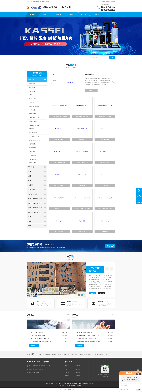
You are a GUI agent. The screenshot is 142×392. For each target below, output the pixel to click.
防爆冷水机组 (32, 102)
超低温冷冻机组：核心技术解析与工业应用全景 (88, 338)
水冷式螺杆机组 (32, 144)
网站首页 (34, 14)
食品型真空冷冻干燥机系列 (35, 203)
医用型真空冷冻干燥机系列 (35, 198)
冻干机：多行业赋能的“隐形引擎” (84, 332)
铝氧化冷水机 (32, 110)
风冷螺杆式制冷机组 (34, 106)
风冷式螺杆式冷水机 (34, 159)
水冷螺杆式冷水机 (33, 83)
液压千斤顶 (90, 354)
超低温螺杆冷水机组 (34, 125)
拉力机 (107, 354)
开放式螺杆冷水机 (33, 128)
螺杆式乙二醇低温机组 (34, 140)
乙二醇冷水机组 (32, 162)
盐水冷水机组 (32, 151)
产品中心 (58, 14)
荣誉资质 (78, 372)
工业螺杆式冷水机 (82, 139)
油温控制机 (82, 231)
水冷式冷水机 (32, 87)
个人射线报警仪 (46, 354)
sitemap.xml (79, 385)
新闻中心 (71, 14)
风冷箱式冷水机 (32, 98)
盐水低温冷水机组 (33, 132)
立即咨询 (102, 293)
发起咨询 (138, 389)
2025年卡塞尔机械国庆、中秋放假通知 (40, 338)
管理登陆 (62, 385)
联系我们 (113, 1)
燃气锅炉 (39, 354)
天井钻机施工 (66, 354)
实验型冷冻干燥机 (32, 194)
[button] (70, 52)
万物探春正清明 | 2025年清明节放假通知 (41, 341)
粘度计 (59, 354)
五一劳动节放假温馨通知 (37, 332)
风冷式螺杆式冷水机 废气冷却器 (82, 208)
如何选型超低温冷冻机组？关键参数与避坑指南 (88, 341)
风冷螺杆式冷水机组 (59, 139)
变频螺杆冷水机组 (33, 121)
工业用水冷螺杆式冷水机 (59, 162)
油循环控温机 (105, 231)
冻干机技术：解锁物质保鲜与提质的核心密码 (87, 335)
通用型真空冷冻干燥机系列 (35, 207)
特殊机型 (30, 185)
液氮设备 (30, 221)
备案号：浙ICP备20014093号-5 (86, 383)
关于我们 (45, 14)
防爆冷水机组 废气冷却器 (82, 116)
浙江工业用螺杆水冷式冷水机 (105, 116)
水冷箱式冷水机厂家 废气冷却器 (59, 116)
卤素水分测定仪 (74, 354)
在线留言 (108, 1)
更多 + (68, 314)
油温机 (29, 176)
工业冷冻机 (31, 167)
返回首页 (103, 1)
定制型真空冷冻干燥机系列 (35, 212)
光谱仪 (29, 225)
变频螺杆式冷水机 (105, 139)
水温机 (29, 180)
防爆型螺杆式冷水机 (59, 185)
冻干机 (29, 216)
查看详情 (93, 293)
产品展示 (67, 369)
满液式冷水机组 (32, 113)
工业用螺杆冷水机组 (34, 117)
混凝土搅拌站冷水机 (34, 147)
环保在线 (73, 385)
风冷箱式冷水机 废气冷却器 (105, 208)
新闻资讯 (78, 369)
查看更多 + (33, 345)
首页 (66, 365)
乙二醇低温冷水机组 (34, 136)
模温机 (29, 171)
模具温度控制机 (59, 231)
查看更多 (87, 90)
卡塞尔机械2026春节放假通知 (38, 335)
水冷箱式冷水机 (32, 95)
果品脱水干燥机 (83, 354)
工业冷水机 (31, 79)
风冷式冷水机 (32, 91)
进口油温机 (86, 74)
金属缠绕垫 (54, 354)
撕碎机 (96, 354)
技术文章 (83, 14)
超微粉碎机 (101, 354)
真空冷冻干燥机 (32, 189)
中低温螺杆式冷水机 (34, 155)
